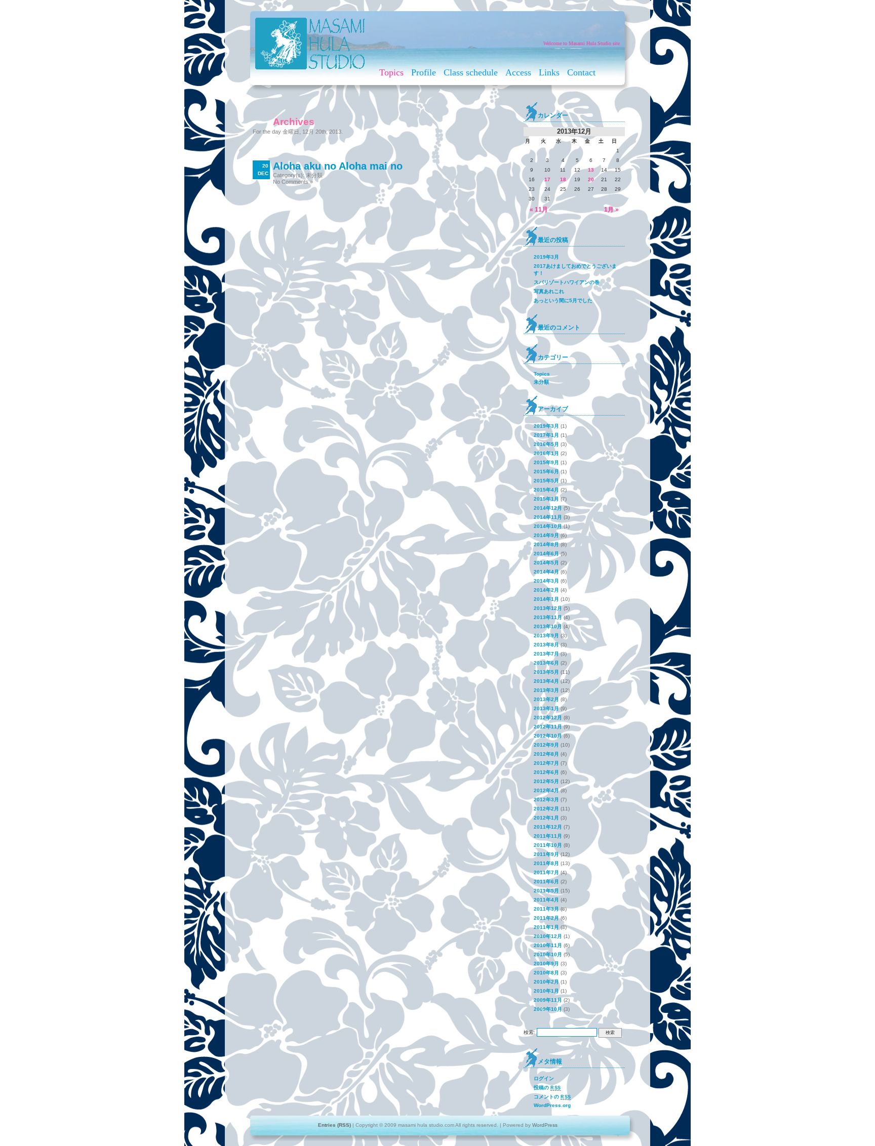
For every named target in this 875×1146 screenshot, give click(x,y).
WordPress (545, 1125)
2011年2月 (546, 918)
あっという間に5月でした (563, 300)
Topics (391, 72)
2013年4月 (546, 681)
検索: (529, 1032)
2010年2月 (546, 982)
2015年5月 (546, 480)
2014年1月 (546, 599)
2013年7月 (546, 654)
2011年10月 (548, 845)
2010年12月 (548, 936)
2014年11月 (548, 517)
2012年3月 (546, 799)
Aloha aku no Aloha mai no (338, 166)
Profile (423, 72)
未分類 (314, 175)
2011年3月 (546, 909)
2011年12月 (548, 827)
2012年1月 (546, 818)
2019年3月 (546, 257)
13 (591, 170)
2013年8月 (546, 644)
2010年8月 (546, 972)
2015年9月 (546, 462)
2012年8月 (546, 754)
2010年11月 (548, 945)
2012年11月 (548, 726)
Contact (581, 72)
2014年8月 (546, 544)
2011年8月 (546, 863)
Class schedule (471, 72)
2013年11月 (548, 617)
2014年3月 (546, 581)
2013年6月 (546, 663)
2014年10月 (548, 526)
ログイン (544, 1078)
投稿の (547, 1087)
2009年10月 (548, 1009)
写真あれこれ (549, 291)
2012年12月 (548, 717)
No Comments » (293, 182)
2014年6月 (546, 553)
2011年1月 (546, 927)
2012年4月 (546, 790)
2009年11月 (548, 1000)
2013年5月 (546, 672)
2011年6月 (546, 881)
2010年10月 (548, 954)
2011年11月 (548, 836)
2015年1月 (546, 499)
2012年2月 (546, 808)
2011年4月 (546, 900)
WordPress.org (552, 1105)
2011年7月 (546, 872)
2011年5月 (546, 890)
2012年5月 (546, 781)
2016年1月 (546, 453)
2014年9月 (546, 535)
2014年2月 (546, 590)
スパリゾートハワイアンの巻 (567, 282)
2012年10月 (548, 736)
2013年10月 (548, 626)
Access (518, 72)
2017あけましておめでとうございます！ (575, 269)
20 (591, 179)
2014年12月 (548, 508)
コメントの (552, 1096)
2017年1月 (546, 435)
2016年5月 (546, 444)
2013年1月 (546, 708)
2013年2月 (546, 699)
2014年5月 (546, 562)
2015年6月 (546, 471)
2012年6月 (546, 772)
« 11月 (539, 209)
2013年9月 (546, 635)
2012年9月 (546, 745)
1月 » (611, 209)
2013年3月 (546, 690)
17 (547, 179)
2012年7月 (546, 763)
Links (549, 72)
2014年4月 (546, 572)
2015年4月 (546, 490)
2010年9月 (546, 963)
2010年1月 (546, 991)
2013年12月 (548, 608)
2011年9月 (546, 854)
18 (563, 179)
